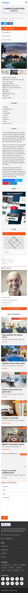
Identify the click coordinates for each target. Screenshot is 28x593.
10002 (10, 83)
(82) (4, 18)
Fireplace (4, 567)
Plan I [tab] (7, 233)
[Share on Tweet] (5, 23)
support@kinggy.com (8, 538)
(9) (19, 18)
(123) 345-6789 (7, 32)
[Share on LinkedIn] (11, 23)
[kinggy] (5, 2)
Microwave (18, 567)
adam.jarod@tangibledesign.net (10, 300)
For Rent (12, 79)
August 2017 (4, 553)
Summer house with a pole (13, 363)
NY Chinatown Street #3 (13, 87)
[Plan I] (14, 242)
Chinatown (14, 85)
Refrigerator (16, 570)
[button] (24, 55)
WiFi (22, 570)
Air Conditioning (6, 564)
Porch (8, 570)
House (13, 77)
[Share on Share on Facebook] (2, 23)
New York (8, 81)
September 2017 (5, 549)
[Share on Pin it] (8, 23)
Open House (19, 79)
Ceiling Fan (14, 564)
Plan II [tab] (7, 252)
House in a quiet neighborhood (9, 471)
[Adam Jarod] (14, 283)
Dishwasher (22, 564)
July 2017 (3, 557)
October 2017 (4, 546)
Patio (3, 570)
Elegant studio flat (10, 418)
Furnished (11, 567)
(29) (12, 18)
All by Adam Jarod (14, 308)
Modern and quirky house (13, 444)
